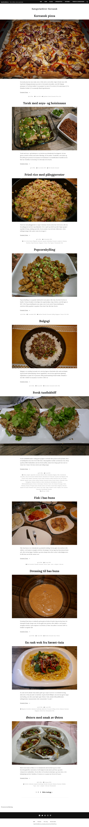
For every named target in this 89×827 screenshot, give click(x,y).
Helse (43, 478)
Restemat (36, 243)
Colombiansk (63, 474)
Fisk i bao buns (44, 498)
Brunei (30, 241)
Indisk (51, 478)
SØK (41, 1)
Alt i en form (26, 241)
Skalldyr (64, 784)
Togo (44, 487)
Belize (45, 474)
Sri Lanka (26, 487)
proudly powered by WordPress (48, 824)
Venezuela (38, 489)
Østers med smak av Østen (44, 717)
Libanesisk (62, 480)
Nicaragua (60, 483)
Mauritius (28, 243)
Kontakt (39, 821)
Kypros (57, 480)
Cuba (26, 476)
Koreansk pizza (44, 16)
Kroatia (50, 480)
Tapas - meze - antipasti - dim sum (55, 564)
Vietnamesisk (57, 243)
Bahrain (42, 474)
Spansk (22, 487)
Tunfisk (47, 491)
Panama (28, 485)
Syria (35, 487)
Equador (57, 476)
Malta (42, 482)
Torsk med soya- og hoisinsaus (44, 103)
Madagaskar (28, 482)
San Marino (48, 485)
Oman (64, 483)
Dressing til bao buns (44, 571)
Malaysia (65, 241)
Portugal (32, 485)
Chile (58, 474)
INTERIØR (67, 1)
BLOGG (51, 1)
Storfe (55, 385)
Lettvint (57, 709)
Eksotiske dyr (46, 476)
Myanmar (46, 483)
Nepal (32, 243)
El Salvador (52, 476)
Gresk (26, 478)
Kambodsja (49, 241)
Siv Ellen (31, 96)
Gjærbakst (45, 96)
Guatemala (35, 478)
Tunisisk (51, 487)
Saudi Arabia (54, 485)
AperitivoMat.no (5, 2)
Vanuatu (65, 487)
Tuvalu (54, 487)
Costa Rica (22, 476)
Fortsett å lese (27, 92)
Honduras (47, 478)
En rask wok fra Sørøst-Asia (44, 642)
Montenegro (40, 483)
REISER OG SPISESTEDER (78, 1)
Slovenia (64, 485)
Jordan (33, 480)
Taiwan (45, 243)
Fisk (49, 167)
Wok (62, 243)
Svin (60, 96)
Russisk (39, 485)
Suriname (31, 487)
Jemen (30, 480)
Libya (66, 480)
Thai (49, 243)
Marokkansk (47, 482)
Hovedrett (46, 385)
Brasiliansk (50, 474)
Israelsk (64, 478)
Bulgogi (44, 321)
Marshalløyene (54, 482)
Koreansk (53, 96)
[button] (87, 2)
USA (65, 314)
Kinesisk (52, 167)
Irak (59, 478)
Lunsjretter (59, 241)
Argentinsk (33, 474)
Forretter (26, 784)
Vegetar (52, 243)
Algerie (28, 474)
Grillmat (30, 478)
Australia (38, 474)
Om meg (46, 821)
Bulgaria (55, 474)
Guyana (40, 478)
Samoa (43, 485)
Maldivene (38, 482)
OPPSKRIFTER (58, 1)
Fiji (60, 476)
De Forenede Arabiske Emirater (35, 476)
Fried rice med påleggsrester (45, 174)
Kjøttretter (44, 709)
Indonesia (40, 241)
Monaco (35, 483)
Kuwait (53, 480)
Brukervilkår (53, 821)
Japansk (44, 241)
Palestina (23, 485)
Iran (61, 478)
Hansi (49, 96)
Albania (25, 474)
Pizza (57, 96)
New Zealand (55, 483)
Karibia (37, 480)
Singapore (41, 243)
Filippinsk (35, 241)
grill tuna (43, 491)
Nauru (49, 483)
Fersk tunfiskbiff (44, 392)
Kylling (53, 314)
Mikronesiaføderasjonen (27, 483)
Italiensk (22, 480)
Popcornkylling (44, 249)
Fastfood (40, 314)
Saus (55, 635)
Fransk (23, 478)
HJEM (45, 1)
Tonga (47, 487)
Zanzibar (50, 489)
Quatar (36, 485)
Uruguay (59, 487)
